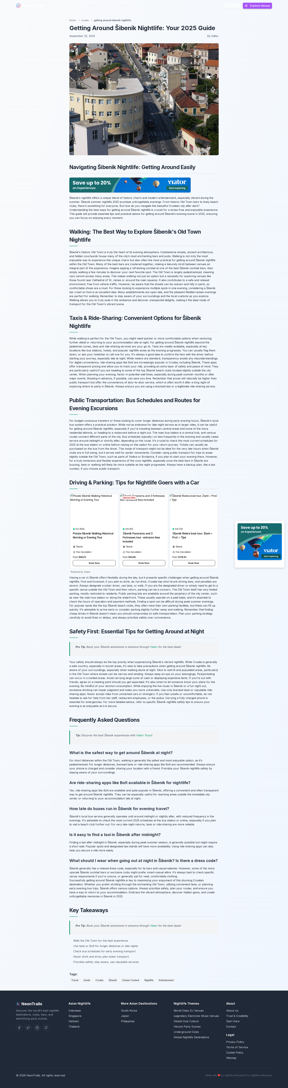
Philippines (127, 1021)
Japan (125, 1016)
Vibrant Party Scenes (187, 1026)
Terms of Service (237, 1047)
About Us (232, 1010)
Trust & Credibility (237, 1016)
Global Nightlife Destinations (191, 1037)
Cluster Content (130, 980)
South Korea (129, 1010)
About (174, 5)
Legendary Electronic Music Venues (196, 1016)
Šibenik (113, 980)
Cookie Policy (234, 1052)
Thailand (73, 1026)
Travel (74, 980)
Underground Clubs (186, 1032)
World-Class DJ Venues (189, 1010)
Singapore (75, 1016)
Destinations (94, 5)
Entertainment (166, 980)
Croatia (99, 980)
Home (72, 20)
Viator (153, 647)
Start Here (233, 1021)
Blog (163, 5)
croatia (85, 20)
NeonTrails (32, 5)
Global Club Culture (186, 1021)
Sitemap (231, 1058)
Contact (231, 1026)
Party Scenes (148, 5)
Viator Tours (143, 735)
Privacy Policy (235, 1042)
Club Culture (128, 5)
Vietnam (73, 1021)
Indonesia (74, 1010)
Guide (87, 980)
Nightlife (149, 980)
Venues (111, 5)
